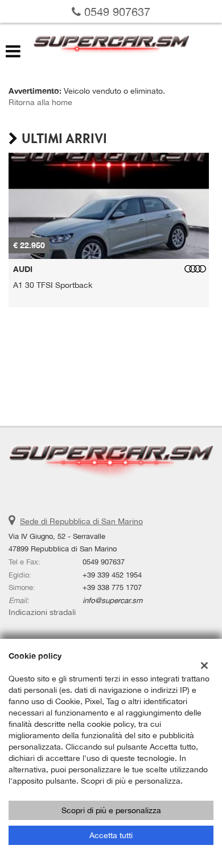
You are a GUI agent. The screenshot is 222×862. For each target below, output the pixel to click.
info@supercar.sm (112, 600)
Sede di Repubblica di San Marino (81, 521)
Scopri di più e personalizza (111, 810)
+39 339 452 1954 (112, 574)
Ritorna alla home (40, 102)
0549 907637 (115, 11)
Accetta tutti (111, 835)
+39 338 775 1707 (112, 587)
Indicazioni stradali (42, 612)
